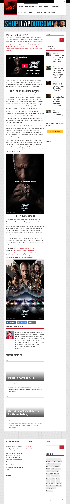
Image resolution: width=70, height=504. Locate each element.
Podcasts (48, 478)
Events (59, 463)
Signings (53, 483)
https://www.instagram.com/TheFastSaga (25, 253)
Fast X (42, 41)
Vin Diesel (8, 50)
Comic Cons (22, 12)
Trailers (31, 37)
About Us (28, 446)
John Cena (40, 43)
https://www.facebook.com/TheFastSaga (25, 250)
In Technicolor (30, 6)
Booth (54, 461)
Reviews (48, 481)
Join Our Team (30, 451)
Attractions (48, 461)
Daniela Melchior (20, 41)
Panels (57, 476)
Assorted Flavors (50, 12)
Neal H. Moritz (35, 46)
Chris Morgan (36, 39)
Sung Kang (31, 48)
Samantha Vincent (15, 48)
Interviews (56, 473)
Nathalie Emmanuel (26, 46)
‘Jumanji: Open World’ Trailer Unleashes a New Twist (58, 58)
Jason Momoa (16, 43)
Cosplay (54, 463)
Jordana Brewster (10, 45)
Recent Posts (50, 46)
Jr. (26, 45)
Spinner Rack (56, 6)
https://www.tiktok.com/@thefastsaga (22, 257)
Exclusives (57, 466)
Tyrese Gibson (38, 48)
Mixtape (39, 12)
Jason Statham (24, 43)
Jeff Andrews (38, 37)
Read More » (12, 391)
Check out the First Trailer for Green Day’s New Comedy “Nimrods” (58, 72)
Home (21, 6)
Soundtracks (59, 483)
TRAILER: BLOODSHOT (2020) (21, 378)
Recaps (53, 478)
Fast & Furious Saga (35, 41)
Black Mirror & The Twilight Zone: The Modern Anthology (24, 413)
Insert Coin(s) (43, 6)
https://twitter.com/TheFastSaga (21, 255)
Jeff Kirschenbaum (33, 43)
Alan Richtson (12, 39)
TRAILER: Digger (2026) (58, 113)
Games (52, 468)
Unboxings (53, 488)
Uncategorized (49, 490)
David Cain (27, 41)
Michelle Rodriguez (16, 46)
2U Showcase (49, 459)
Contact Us (29, 449)
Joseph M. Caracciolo (20, 45)
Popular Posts (50, 49)
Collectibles (59, 461)
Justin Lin (29, 45)
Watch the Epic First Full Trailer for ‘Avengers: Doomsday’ (58, 101)
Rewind (31, 12)
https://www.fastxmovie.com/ (26, 248)
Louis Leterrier (36, 45)
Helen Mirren (9, 43)
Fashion (48, 468)
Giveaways (58, 468)
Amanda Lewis (20, 39)
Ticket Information (58, 485)
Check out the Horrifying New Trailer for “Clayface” (58, 87)
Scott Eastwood (24, 48)
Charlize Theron (28, 39)
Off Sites (53, 476)
